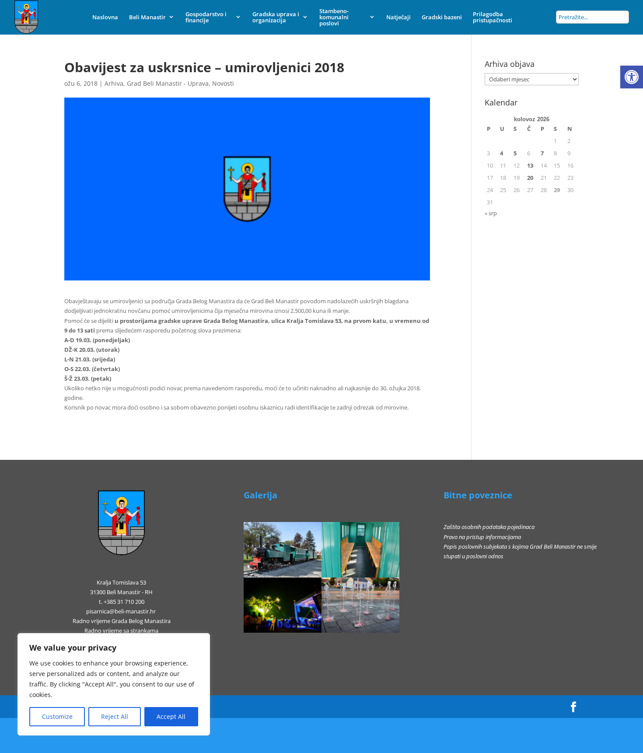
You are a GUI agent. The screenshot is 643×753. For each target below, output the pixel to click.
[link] (631, 77)
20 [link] (530, 178)
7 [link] (542, 153)
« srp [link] (491, 213)
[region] (113, 684)
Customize (57, 716)
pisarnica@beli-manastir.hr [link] (121, 611)
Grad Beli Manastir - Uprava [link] (168, 83)
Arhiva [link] (114, 83)
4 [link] (501, 153)
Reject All (114, 716)
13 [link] (530, 165)
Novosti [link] (223, 83)
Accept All (171, 716)
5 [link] (515, 153)
